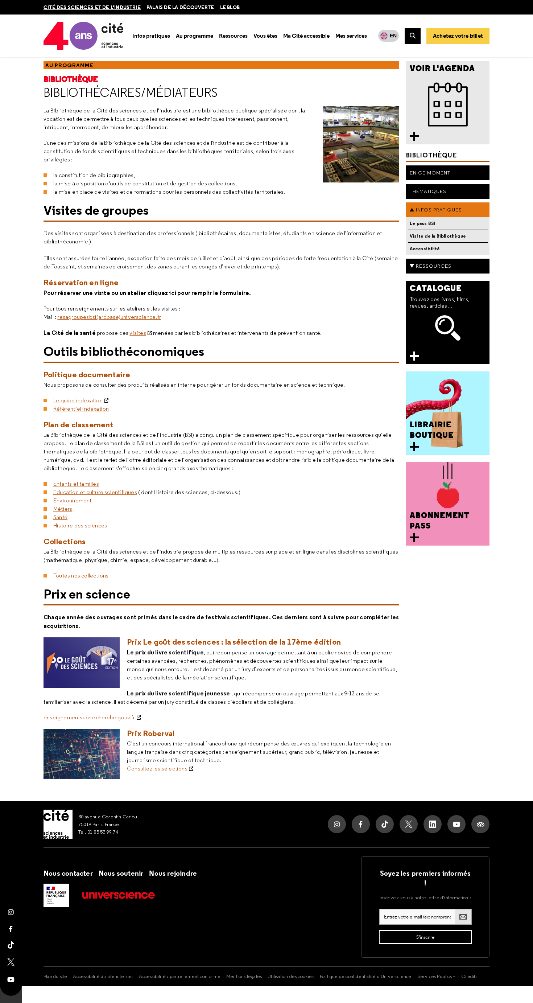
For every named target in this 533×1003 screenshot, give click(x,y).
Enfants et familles (76, 483)
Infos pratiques (439, 209)
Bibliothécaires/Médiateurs (131, 92)
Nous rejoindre (173, 873)
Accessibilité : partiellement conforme (179, 976)
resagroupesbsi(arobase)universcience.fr (109, 316)
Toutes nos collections (80, 575)
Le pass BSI (422, 223)
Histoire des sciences (80, 525)
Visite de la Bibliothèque (438, 236)
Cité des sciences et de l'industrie (92, 7)
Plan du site (55, 976)
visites (137, 332)
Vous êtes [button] (265, 36)
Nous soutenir (121, 873)
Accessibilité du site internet (103, 976)
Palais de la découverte (180, 7)
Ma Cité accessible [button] (306, 36)
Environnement (72, 500)
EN (393, 35)
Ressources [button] (233, 36)
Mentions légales (244, 976)
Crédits (469, 976)
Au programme (69, 65)
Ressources (433, 266)
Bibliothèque (71, 79)
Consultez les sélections (157, 768)
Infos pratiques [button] (151, 36)
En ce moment (430, 172)
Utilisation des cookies (291, 976)
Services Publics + (436, 976)
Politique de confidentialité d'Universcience (366, 976)
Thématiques (428, 191)
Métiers (62, 508)
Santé (60, 517)
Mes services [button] (351, 36)
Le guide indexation (78, 400)
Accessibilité (425, 249)
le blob (230, 7)
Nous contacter (68, 873)
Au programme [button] (194, 36)
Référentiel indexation (81, 408)
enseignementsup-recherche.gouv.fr (89, 717)
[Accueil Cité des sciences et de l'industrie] (58, 824)
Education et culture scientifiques (95, 492)
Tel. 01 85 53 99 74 (98, 832)
